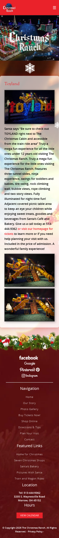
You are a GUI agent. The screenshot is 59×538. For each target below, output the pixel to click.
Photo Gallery (29, 409)
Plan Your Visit (29, 433)
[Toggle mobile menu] (54, 7)
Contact (29, 439)
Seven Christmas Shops (29, 460)
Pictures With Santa (29, 472)
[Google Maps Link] (30, 364)
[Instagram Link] (30, 376)
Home (29, 397)
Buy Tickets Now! (29, 415)
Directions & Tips (29, 427)
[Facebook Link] (28, 358)
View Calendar (29, 515)
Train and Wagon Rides (29, 478)
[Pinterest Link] (30, 370)
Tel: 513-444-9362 (29, 492)
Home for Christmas (29, 454)
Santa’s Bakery (29, 466)
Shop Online (29, 421)
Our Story (29, 403)
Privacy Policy (35, 531)
